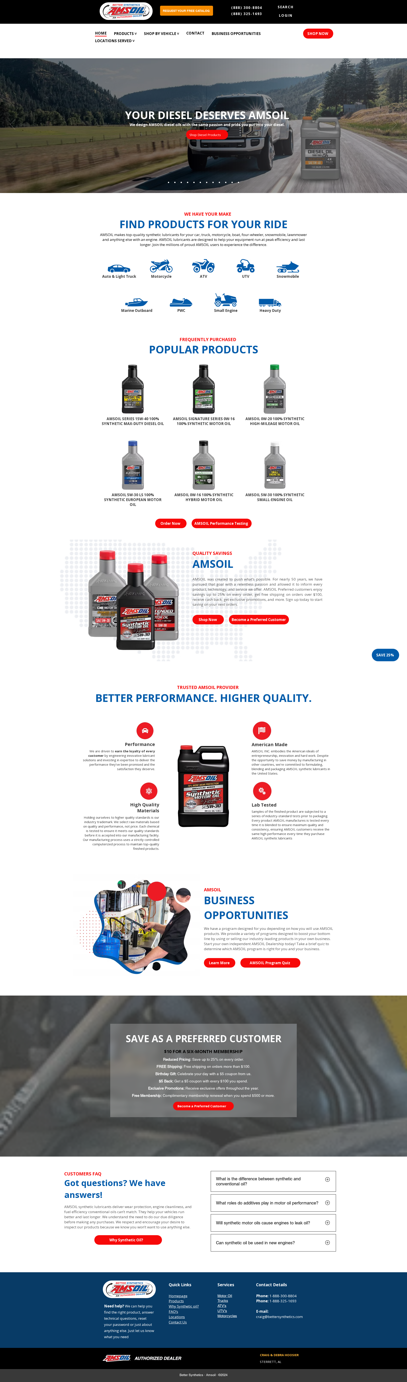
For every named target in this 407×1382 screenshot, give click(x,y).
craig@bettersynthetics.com (279, 1316)
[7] (168, 182)
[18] (175, 182)
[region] (119, 267)
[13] (225, 182)
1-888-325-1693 (283, 1301)
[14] (232, 182)
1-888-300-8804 (283, 1295)
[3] (200, 182)
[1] (194, 182)
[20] (238, 182)
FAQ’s (173, 1311)
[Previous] (12, 124)
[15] (187, 182)
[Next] (394, 124)
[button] (161, 33)
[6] (181, 182)
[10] (219, 182)
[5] (206, 182)
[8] (213, 182)
